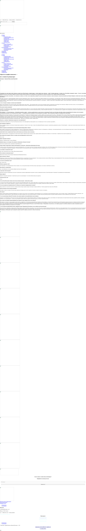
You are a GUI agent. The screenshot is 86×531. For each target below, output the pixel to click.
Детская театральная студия (8, 48)
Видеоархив (6, 50)
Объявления (4, 71)
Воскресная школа (5, 47)
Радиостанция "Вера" (3, 502)
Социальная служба (7, 46)
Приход (3, 62)
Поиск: (1, 21)
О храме (3, 35)
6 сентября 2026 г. (43, 528)
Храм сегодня (6, 40)
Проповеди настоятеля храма (9, 39)
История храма (6, 38)
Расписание (4, 70)
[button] (2, 33)
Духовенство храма (7, 36)
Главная (3, 54)
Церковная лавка (7, 42)
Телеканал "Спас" (3, 503)
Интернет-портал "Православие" (5, 501)
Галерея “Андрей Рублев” (8, 44)
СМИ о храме (6, 41)
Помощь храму (4, 52)
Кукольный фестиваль (7, 49)
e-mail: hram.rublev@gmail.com (5, 514)
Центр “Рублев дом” (7, 63)
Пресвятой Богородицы (43, 519)
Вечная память (6, 45)
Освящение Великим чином (9, 37)
